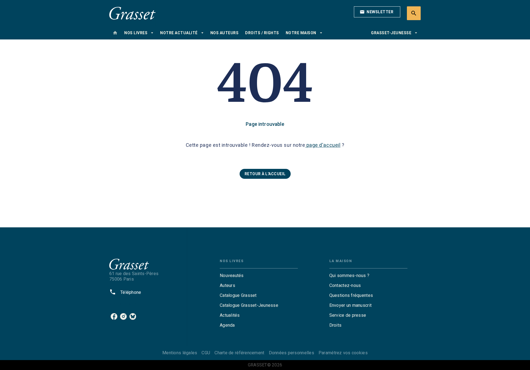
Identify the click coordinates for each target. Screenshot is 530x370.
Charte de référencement (239, 352)
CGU (206, 352)
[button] (377, 11)
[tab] (115, 32)
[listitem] (114, 316)
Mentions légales (179, 352)
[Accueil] (132, 13)
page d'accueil (322, 145)
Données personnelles (291, 352)
